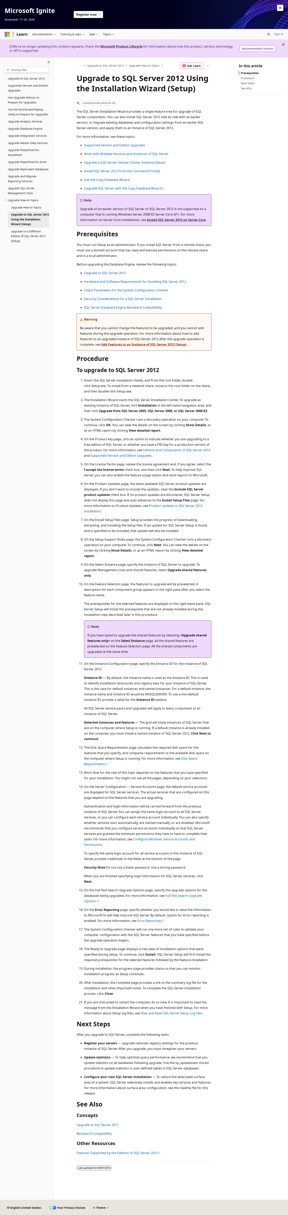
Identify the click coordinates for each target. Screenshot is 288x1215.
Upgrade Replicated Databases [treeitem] (28, 169)
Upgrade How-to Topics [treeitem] (26, 207)
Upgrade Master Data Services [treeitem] (28, 143)
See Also (246, 88)
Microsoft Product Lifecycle (121, 46)
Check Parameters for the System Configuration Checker (126, 290)
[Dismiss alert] (280, 8)
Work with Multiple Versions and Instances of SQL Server (126, 154)
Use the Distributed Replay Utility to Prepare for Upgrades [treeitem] (28, 112)
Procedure (247, 78)
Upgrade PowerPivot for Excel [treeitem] (27, 162)
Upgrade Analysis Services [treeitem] (25, 121)
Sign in (278, 34)
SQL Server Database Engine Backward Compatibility (123, 307)
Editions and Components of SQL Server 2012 (176, 450)
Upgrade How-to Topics (144, 65)
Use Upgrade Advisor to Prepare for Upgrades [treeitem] (23, 100)
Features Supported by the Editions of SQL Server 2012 (117, 1153)
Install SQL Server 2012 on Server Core (176, 220)
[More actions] (208, 66)
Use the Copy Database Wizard (107, 180)
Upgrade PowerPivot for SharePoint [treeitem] (23, 152)
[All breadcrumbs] (80, 66)
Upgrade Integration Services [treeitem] (27, 136)
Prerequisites (250, 73)
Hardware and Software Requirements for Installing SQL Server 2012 (135, 281)
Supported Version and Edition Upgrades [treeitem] (28, 88)
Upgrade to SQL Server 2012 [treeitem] (26, 78)
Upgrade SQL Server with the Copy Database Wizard (122, 188)
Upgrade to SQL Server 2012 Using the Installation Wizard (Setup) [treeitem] (30, 219)
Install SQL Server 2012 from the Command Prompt (122, 171)
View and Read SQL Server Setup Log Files (171, 1013)
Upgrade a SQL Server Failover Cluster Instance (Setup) (124, 162)
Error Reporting (149, 921)
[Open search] (269, 34)
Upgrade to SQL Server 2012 (105, 65)
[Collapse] (48, 62)
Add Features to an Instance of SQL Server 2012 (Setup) (143, 344)
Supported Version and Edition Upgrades (114, 145)
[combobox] (27, 70)
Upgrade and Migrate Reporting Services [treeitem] (22, 178)
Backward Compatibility (94, 1133)
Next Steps (248, 83)
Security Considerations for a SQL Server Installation (123, 299)
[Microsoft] (7, 34)
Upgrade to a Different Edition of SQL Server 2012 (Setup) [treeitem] (28, 236)
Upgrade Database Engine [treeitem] (25, 128)
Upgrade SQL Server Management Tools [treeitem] (21, 190)
